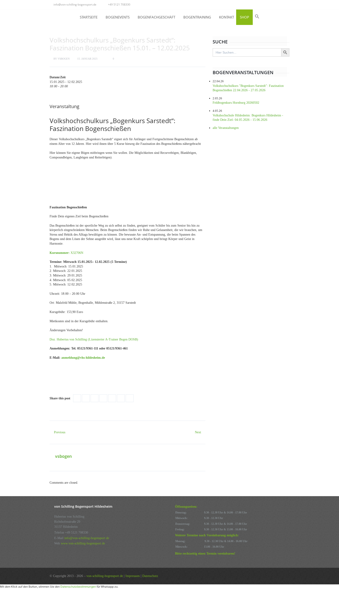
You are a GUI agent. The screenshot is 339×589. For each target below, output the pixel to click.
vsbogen (64, 58)
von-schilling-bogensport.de (104, 576)
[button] (257, 16)
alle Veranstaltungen (226, 128)
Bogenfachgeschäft (156, 17)
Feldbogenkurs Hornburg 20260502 (236, 102)
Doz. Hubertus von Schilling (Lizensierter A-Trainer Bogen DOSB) (94, 339)
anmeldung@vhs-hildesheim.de (83, 357)
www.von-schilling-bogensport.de (83, 543)
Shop (244, 17)
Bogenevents (118, 17)
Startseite (89, 17)
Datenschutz (150, 576)
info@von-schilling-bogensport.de (75, 4)
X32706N (67, 253)
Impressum (132, 576)
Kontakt (226, 17)
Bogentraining (197, 17)
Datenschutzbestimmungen (78, 586)
